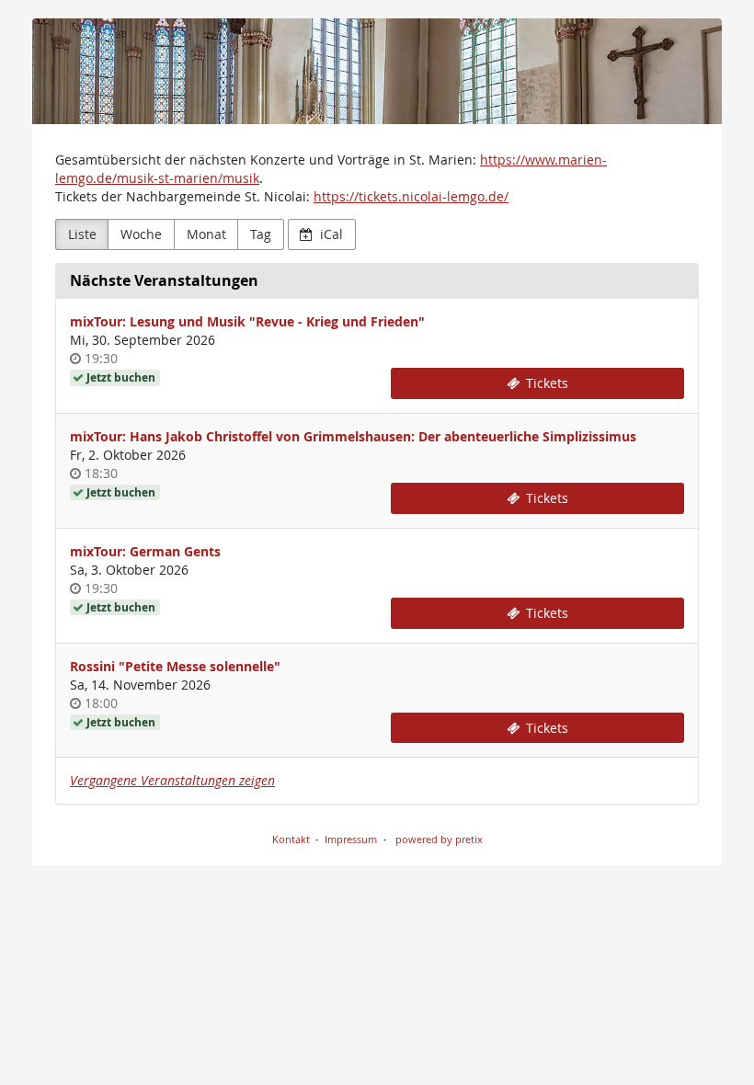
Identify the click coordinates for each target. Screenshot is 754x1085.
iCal (329, 234)
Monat (206, 234)
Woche (141, 234)
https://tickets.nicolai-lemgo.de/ (411, 196)
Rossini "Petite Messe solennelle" (175, 666)
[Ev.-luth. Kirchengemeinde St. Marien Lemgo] (377, 71)
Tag (260, 234)
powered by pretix (439, 839)
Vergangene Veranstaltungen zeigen (172, 780)
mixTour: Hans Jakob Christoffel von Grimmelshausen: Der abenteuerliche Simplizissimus (353, 436)
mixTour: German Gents (145, 551)
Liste (82, 234)
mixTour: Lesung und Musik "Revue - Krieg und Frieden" (247, 321)
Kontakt (291, 839)
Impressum (351, 839)
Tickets (545, 383)
